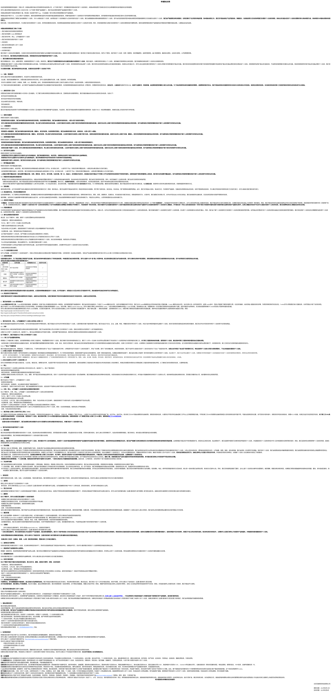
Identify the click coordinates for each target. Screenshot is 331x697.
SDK (114, 416)
